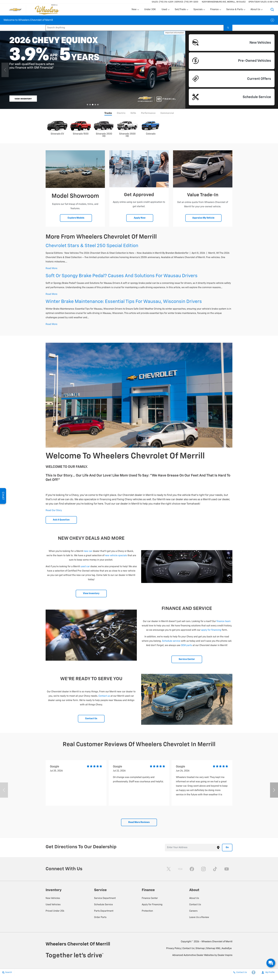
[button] (272, 9)
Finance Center (150, 898)
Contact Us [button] (91, 718)
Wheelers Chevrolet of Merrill (216, 942)
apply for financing (211, 630)
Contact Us (195, 905)
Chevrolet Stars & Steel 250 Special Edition (92, 245)
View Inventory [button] (91, 593)
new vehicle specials (116, 555)
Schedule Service (103, 905)
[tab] (108, 113)
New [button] (134, 10)
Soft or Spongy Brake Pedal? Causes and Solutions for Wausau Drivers (121, 276)
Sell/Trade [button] (180, 10)
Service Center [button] (187, 659)
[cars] (180, 869)
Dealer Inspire (225, 955)
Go (227, 847)
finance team (223, 621)
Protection (147, 911)
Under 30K (150, 9)
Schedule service (171, 641)
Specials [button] (198, 10)
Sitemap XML (213, 948)
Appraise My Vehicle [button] (203, 218)
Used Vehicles (53, 905)
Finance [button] (214, 10)
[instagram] (203, 869)
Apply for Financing (152, 905)
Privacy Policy (173, 948)
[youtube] (226, 869)
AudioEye (227, 948)
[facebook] (192, 869)
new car (88, 551)
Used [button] (164, 10)
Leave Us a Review (199, 917)
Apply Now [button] (140, 218)
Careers (193, 911)
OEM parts (186, 645)
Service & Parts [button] (234, 10)
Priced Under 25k (55, 911)
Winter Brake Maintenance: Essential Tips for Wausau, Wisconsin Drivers (124, 301)
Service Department (105, 898)
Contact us (104, 696)
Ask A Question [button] (61, 520)
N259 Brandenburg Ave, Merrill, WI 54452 (224, 2)
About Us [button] (255, 10)
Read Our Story (54, 510)
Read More (51, 268)
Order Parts (100, 917)
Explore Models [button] (76, 218)
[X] (168, 869)
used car (85, 566)
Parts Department (103, 911)
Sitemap (200, 948)
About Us (194, 898)
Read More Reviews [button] (139, 822)
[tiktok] (215, 869)
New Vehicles (53, 898)
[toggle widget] (270, 963)
